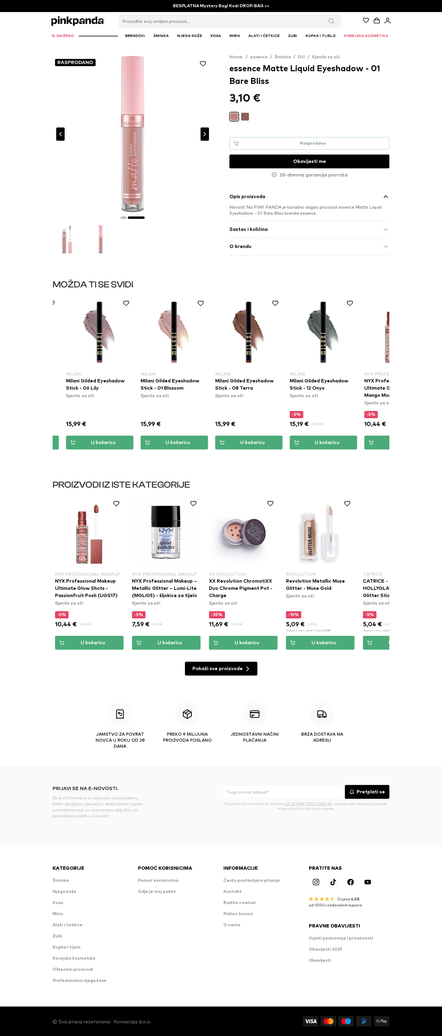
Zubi (57, 936)
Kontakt (232, 892)
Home (238, 57)
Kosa (58, 903)
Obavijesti (320, 960)
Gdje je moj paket (157, 892)
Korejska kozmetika (74, 958)
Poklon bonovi (238, 914)
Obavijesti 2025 (325, 949)
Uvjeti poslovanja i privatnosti (341, 938)
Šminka (283, 57)
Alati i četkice (67, 925)
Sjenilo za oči (326, 57)
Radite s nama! (239, 903)
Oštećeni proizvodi (73, 969)
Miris (58, 914)
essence (259, 57)
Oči (301, 57)
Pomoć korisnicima (158, 880)
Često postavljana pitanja (251, 880)
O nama (231, 925)
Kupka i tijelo (67, 947)
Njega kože (64, 892)
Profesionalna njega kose (79, 981)
